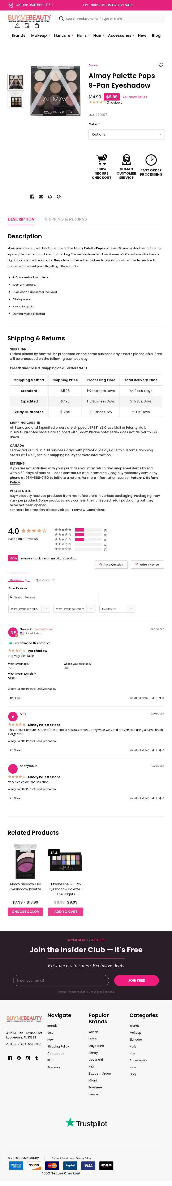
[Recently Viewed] (27, 25)
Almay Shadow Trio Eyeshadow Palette (25, 887)
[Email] (41, 196)
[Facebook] (32, 196)
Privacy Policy (83, 1158)
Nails (82, 35)
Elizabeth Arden (100, 1073)
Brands (18, 35)
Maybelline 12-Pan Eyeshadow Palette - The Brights (66, 889)
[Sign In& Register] (17, 25)
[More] (49, 35)
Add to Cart (65, 911)
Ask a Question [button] (113, 564)
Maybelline (96, 1046)
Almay (93, 1053)
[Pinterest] (59, 196)
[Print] (50, 196)
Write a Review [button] (149, 564)
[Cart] (36, 25)
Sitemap (53, 1067)
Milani (93, 1080)
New (142, 35)
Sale (50, 1033)
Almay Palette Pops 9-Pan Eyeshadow (32, 689)
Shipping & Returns (66, 219)
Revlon (93, 1032)
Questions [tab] (43, 580)
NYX (91, 1067)
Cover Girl (96, 1060)
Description (21, 219)
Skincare (61, 35)
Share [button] (17, 698)
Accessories (119, 35)
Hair (97, 35)
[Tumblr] (36, 1058)
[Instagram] (27, 1058)
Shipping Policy (62, 455)
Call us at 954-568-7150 (24, 1044)
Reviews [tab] (16, 580)
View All (94, 1094)
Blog (156, 35)
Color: (94, 124)
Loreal (93, 1039)
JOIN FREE (136, 980)
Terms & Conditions (88, 510)
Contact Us (55, 1053)
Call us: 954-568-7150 (34, 5)
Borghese (95, 1087)
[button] (154, 698)
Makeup (39, 35)
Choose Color (25, 911)
